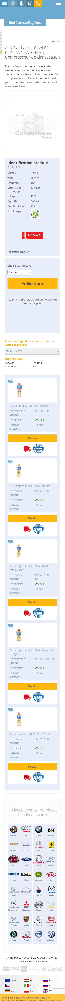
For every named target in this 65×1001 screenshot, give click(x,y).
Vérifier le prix (32, 284)
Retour (55, 41)
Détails (32, 438)
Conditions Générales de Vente (41, 958)
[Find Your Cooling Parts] (24, 12)
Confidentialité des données (33, 961)
